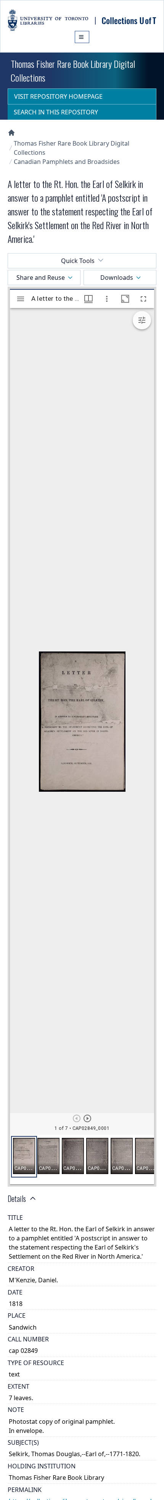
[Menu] (82, 37)
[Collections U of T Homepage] (11, 132)
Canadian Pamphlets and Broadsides (67, 161)
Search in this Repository (56, 112)
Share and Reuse (40, 277)
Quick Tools (78, 261)
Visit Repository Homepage (58, 96)
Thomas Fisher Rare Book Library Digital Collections (71, 148)
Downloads (116, 277)
